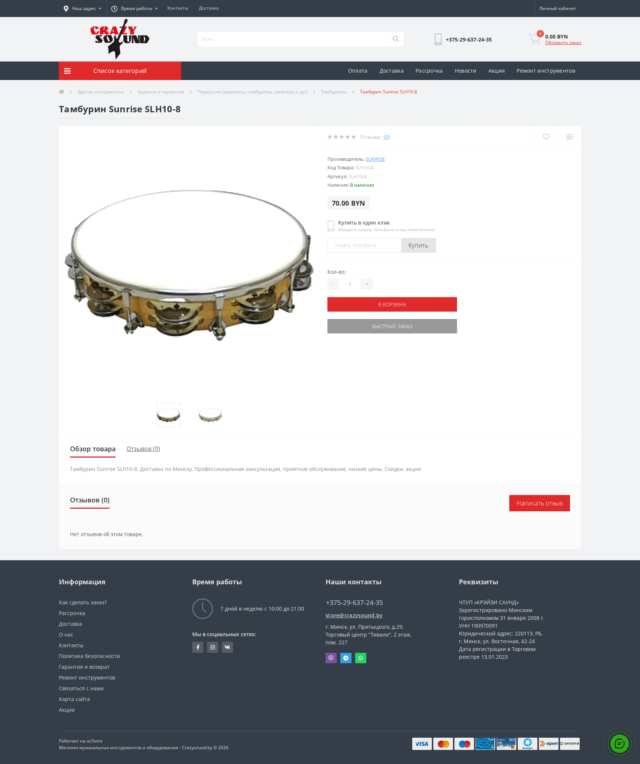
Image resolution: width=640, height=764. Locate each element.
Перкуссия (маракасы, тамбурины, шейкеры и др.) (252, 92)
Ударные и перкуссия (160, 92)
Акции (497, 70)
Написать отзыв (540, 503)
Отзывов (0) (143, 449)
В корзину (351, 304)
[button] (82, 8)
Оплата (358, 70)
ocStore (95, 741)
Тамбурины (333, 92)
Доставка (209, 8)
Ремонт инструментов (546, 70)
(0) (387, 136)
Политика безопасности (89, 656)
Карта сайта (74, 698)
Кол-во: (336, 271)
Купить (419, 245)
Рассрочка (429, 70)
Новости (466, 70)
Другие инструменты (101, 92)
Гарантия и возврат (84, 666)
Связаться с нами (81, 688)
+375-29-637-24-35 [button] (354, 602)
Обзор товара (93, 448)
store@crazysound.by (354, 615)
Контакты (177, 8)
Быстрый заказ (351, 326)
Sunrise (375, 159)
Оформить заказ (563, 42)
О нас (66, 634)
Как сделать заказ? (83, 602)
